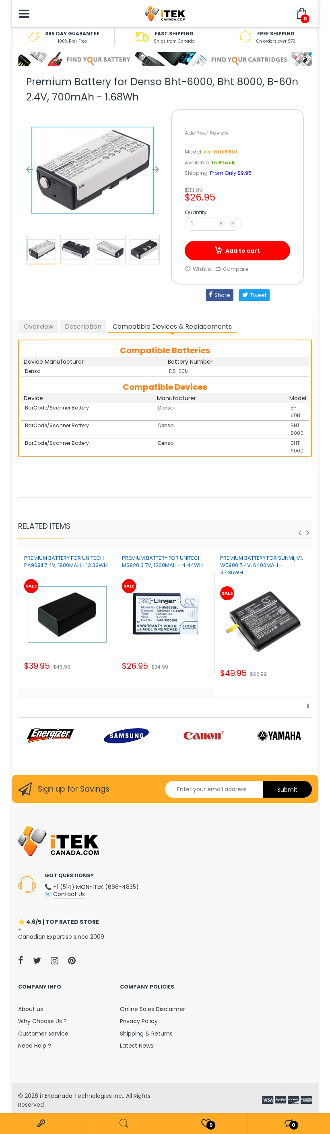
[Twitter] (37, 960)
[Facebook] (20, 960)
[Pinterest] (72, 960)
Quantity (195, 212)
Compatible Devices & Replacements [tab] (172, 326)
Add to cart (242, 251)
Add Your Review (207, 133)
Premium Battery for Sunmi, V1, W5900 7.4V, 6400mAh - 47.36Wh (261, 565)
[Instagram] (54, 960)
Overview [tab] (39, 326)
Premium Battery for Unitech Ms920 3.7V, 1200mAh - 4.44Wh (162, 561)
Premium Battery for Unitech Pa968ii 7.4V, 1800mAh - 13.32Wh (65, 561)
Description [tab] (83, 326)
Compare (236, 269)
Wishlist (202, 269)
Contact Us (69, 894)
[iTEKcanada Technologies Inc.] (165, 13)
